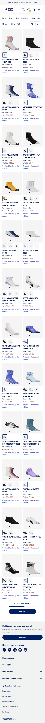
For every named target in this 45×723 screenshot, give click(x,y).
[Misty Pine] (25, 436)
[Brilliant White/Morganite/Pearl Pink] (4, 54)
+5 (16, 246)
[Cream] (4, 150)
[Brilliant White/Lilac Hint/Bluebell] (10, 293)
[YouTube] (20, 650)
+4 (36, 55)
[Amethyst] (25, 484)
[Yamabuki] (4, 198)
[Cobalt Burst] (25, 102)
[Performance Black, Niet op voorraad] (4, 245)
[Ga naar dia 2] (11, 49)
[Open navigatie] (38, 9)
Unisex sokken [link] (37, 18)
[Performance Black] (25, 54)
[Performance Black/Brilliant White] (4, 436)
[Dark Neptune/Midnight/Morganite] (25, 580)
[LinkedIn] (25, 650)
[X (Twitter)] (10, 650)
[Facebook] (4, 650)
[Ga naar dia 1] (9, 49)
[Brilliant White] (31, 54)
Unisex (11, 18)
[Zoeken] (23, 9)
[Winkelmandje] (33, 9)
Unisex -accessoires (22, 18)
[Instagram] (15, 650)
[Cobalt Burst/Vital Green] (4, 389)
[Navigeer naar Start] (9, 9)
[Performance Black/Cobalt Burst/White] (4, 293)
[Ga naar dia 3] (13, 144)
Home (4, 18)
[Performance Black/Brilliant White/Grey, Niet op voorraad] (10, 245)
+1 (16, 294)
